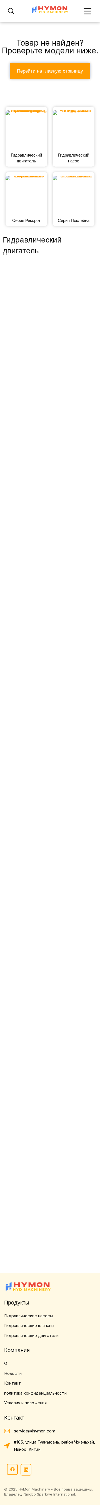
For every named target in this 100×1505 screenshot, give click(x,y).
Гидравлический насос (73, 158)
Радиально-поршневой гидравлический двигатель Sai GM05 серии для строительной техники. (46, 1011)
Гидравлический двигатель (26, 158)
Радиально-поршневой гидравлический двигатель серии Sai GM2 (47, 1134)
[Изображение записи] (50, 320)
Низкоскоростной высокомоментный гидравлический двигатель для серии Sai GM (47, 889)
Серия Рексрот (26, 220)
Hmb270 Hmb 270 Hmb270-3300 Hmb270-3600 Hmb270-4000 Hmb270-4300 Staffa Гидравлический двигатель (49, 766)
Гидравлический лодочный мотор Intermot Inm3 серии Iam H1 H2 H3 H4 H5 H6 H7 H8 (47, 1256)
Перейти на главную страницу (50, 71)
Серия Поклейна (73, 220)
